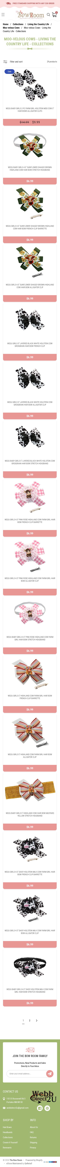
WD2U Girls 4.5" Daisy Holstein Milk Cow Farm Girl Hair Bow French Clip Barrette (30, 873)
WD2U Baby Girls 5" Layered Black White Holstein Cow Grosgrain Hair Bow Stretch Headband (30, 462)
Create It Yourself (10, 1142)
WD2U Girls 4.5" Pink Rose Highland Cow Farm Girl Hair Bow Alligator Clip (30, 579)
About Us (34, 1127)
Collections (18, 24)
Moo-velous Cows (11, 27)
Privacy (33, 1147)
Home (5, 24)
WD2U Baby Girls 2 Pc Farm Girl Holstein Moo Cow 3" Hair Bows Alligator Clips (30, 109)
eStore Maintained (14, 1163)
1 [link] (23, 1020)
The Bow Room (16, 1160)
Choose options (30, 90)
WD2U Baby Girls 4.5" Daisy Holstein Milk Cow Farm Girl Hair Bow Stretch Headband (30, 990)
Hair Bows (7, 1127)
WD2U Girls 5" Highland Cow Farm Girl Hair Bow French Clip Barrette (30, 697)
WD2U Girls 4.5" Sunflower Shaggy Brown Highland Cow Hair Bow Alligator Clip (30, 286)
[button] (3, 14)
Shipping (33, 1142)
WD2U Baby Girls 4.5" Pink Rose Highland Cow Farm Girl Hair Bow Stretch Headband (30, 638)
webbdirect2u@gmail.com (18, 1108)
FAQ (31, 1132)
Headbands (7, 1132)
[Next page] (36, 1020)
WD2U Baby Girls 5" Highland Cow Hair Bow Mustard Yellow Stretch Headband (30, 814)
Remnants (7, 1147)
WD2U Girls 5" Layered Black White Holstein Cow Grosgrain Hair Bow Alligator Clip (29, 403)
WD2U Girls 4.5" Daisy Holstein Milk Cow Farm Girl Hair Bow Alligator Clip (30, 931)
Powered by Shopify (34, 1160)
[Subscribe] (49, 1073)
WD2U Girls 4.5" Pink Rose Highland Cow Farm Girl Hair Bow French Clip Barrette (30, 520)
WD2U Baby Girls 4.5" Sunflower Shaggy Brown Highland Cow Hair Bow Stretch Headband (30, 168)
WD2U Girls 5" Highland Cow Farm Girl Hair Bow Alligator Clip (30, 755)
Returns (33, 1137)
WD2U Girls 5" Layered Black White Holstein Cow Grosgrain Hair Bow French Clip (29, 344)
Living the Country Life (39, 24)
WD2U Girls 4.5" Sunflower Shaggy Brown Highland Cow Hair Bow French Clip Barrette (30, 227)
